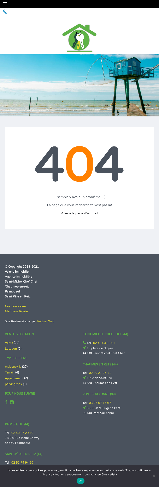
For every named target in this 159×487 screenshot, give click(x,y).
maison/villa (13, 367)
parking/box (13, 384)
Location (11, 348)
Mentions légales (17, 311)
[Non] (154, 476)
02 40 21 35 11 (100, 373)
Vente (9, 343)
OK (81, 480)
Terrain (9, 372)
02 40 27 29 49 (22, 433)
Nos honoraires (15, 306)
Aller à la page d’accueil (79, 213)
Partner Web (45, 321)
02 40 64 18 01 (104, 343)
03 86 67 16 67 (100, 403)
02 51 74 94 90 (22, 462)
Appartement (14, 378)
